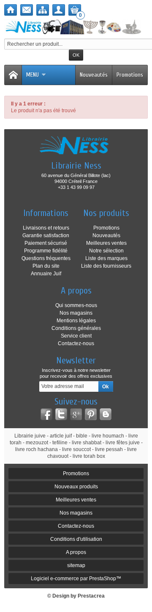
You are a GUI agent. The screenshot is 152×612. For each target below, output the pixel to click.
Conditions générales (76, 328)
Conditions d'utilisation (76, 539)
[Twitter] (61, 414)
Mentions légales (76, 321)
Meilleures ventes (106, 243)
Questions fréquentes (46, 258)
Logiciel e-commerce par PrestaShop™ (76, 579)
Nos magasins (76, 313)
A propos (76, 552)
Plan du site (46, 266)
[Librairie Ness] (76, 26)
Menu (32, 74)
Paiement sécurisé (45, 243)
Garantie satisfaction (45, 235)
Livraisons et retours (46, 228)
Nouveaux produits (76, 487)
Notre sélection (106, 251)
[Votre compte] (59, 10)
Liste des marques (106, 258)
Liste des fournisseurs (106, 266)
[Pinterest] (91, 414)
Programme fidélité (46, 251)
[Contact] (27, 10)
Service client (76, 336)
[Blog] (105, 414)
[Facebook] (46, 414)
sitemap (76, 565)
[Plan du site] (43, 10)
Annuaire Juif (46, 274)
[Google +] (76, 414)
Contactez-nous (76, 343)
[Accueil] (10, 10)
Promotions (130, 74)
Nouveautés (94, 74)
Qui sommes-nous (76, 305)
